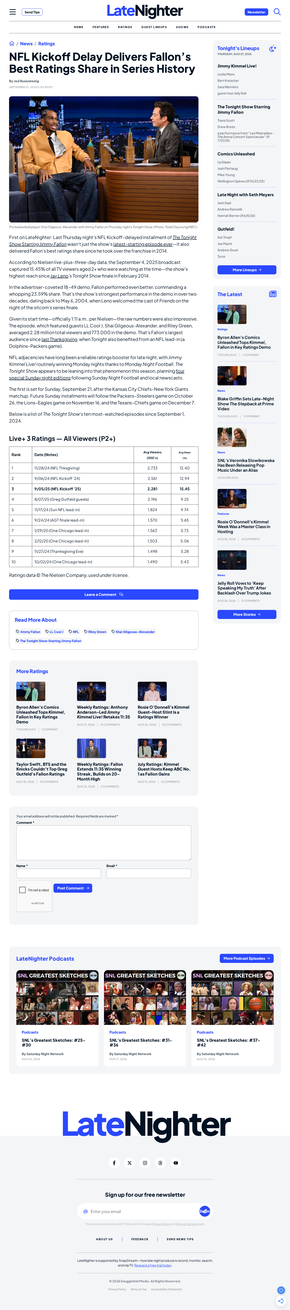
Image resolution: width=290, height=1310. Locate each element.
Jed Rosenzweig (26, 81)
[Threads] (160, 1163)
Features (223, 513)
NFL (76, 632)
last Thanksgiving (59, 339)
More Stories (244, 614)
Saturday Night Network (45, 1054)
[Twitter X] (129, 1163)
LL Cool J (56, 632)
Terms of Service (186, 1224)
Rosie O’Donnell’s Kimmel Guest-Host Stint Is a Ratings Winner (163, 711)
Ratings (46, 43)
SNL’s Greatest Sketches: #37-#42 (228, 1042)
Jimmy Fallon (30, 632)
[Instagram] (145, 1163)
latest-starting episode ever (143, 244)
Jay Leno (59, 275)
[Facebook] (114, 1163)
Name (22, 866)
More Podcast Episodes (244, 958)
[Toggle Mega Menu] (12, 11)
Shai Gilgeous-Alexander (135, 632)
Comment (25, 822)
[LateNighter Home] (145, 12)
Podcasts (30, 1032)
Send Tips (32, 12)
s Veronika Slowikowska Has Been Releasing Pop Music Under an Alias (246, 465)
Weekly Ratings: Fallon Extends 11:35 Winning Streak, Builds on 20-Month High (100, 771)
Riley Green (97, 632)
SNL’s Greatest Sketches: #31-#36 (140, 1042)
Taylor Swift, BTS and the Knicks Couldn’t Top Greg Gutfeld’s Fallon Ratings (41, 768)
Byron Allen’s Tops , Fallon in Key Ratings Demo (40, 714)
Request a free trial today (152, 1265)
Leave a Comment (100, 594)
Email (111, 866)
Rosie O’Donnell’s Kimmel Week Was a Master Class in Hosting (244, 526)
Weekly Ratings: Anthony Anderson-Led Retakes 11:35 (103, 711)
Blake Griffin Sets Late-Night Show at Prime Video (246, 403)
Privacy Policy (161, 1224)
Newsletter (256, 12)
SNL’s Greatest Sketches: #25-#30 (53, 1042)
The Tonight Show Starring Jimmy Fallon (50, 641)
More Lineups (245, 269)
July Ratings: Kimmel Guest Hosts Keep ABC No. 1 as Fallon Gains (164, 768)
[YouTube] (175, 1163)
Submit (205, 1211)
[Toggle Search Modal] (277, 11)
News (26, 43)
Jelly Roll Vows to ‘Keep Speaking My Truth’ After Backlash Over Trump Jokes (244, 587)
